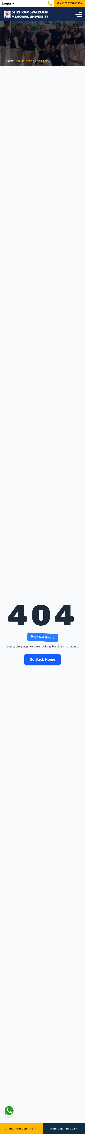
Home (10, 61)
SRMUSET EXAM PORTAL (69, 3)
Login (6, 3)
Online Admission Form (21, 1128)
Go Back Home (42, 659)
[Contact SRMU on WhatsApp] (9, 1110)
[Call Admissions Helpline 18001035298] (49, 3)
